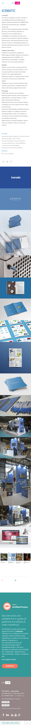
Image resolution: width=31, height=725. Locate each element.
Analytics (15, 136)
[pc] (15, 537)
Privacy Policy (5, 702)
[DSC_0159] (15, 426)
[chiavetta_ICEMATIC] (15, 266)
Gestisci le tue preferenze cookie (11, 708)
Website (20, 148)
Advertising (5, 136)
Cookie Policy (5, 705)
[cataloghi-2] (15, 331)
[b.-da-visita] (15, 221)
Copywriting (10, 141)
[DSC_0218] (15, 516)
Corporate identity (19, 141)
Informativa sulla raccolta (10, 723)
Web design (14, 148)
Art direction (21, 136)
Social (8, 148)
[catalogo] (15, 288)
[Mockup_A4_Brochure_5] (15, 384)
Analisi (10, 136)
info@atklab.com (20, 696)
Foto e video (15, 143)
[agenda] (15, 243)
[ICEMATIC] (15, 199)
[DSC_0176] (15, 447)
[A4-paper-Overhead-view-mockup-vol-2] (15, 357)
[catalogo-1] (15, 309)
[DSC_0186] (15, 405)
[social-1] (15, 558)
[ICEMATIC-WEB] (15, 177)
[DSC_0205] (15, 482)
